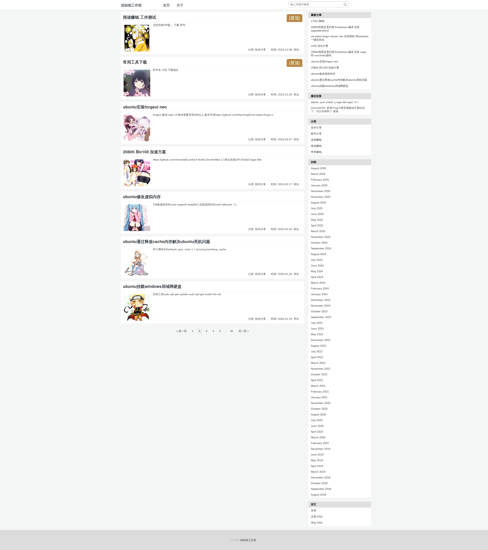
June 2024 (317, 265)
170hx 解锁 (317, 21)
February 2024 (320, 288)
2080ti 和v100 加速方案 (144, 151)
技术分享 (260, 49)
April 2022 (317, 357)
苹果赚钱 (316, 151)
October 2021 (319, 374)
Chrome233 (318, 107)
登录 (313, 510)
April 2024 (317, 277)
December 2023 (320, 299)
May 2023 (317, 334)
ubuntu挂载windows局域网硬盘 (152, 286)
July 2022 (317, 351)
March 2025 (318, 231)
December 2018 (320, 477)
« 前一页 (181, 331)
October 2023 (319, 311)
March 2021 (318, 385)
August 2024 (318, 254)
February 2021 (320, 391)
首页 (166, 5)
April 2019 (317, 466)
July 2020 (317, 420)
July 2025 (317, 208)
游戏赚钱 (316, 139)
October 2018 (319, 483)
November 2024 (320, 236)
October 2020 (319, 408)
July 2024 (317, 259)
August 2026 (318, 168)
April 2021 (317, 380)
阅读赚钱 (316, 145)
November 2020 (320, 403)
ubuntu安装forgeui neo (145, 107)
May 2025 (317, 219)
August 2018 (318, 494)
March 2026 (318, 173)
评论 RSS (316, 522)
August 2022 (318, 345)
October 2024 (319, 242)
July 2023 (317, 322)
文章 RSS (316, 516)
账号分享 (316, 133)
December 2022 (320, 340)
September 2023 (321, 317)
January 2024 (319, 294)
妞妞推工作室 (131, 5)
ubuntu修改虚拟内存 (142, 196)
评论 (296, 49)
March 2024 (318, 282)
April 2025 (317, 225)
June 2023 (317, 328)
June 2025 (317, 214)
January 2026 (319, 185)
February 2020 (320, 443)
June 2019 (317, 454)
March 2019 (318, 471)
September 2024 (321, 248)
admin (314, 102)
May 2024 (317, 271)
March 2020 (318, 437)
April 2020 (317, 431)
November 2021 (320, 368)
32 (231, 331)
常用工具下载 (135, 62)
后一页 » (243, 331)
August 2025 (318, 202)
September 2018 (321, 488)
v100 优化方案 (319, 45)
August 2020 (318, 414)
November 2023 (320, 305)
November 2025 (320, 196)
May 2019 (317, 460)
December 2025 (320, 191)
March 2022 (318, 362)
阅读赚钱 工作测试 (139, 17)
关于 (180, 5)
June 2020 (317, 425)
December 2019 (320, 448)
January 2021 (319, 397)
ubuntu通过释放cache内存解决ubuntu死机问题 (166, 241)
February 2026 (320, 179)
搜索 (345, 4)
